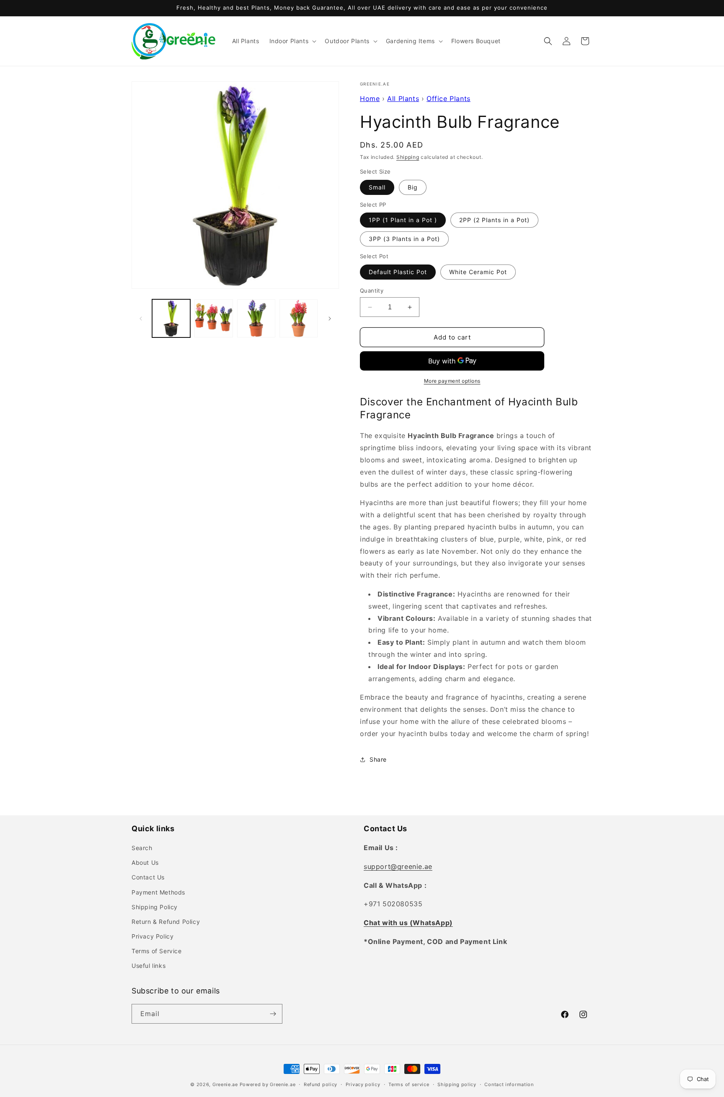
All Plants (403, 98)
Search (142, 847)
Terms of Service (157, 950)
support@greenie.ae (398, 866)
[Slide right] (330, 318)
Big (413, 187)
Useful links (148, 965)
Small (377, 187)
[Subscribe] (273, 1014)
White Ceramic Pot (478, 271)
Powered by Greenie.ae (268, 1084)
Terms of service (408, 1084)
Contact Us (148, 877)
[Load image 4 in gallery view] (298, 318)
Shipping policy (456, 1084)
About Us (145, 862)
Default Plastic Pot (398, 271)
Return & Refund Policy (166, 921)
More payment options (452, 381)
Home (370, 98)
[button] (292, 41)
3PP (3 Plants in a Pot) (404, 238)
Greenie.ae (225, 1084)
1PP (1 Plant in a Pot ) (403, 219)
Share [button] (378, 759)
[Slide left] (141, 318)
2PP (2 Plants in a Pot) (494, 219)
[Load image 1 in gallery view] (171, 318)
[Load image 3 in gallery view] (256, 318)
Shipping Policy (155, 906)
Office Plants (449, 98)
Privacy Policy (152, 936)
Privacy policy (363, 1084)
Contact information (508, 1084)
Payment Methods (158, 892)
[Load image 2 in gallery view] (213, 318)
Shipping (407, 157)
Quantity (371, 290)
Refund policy (320, 1084)
